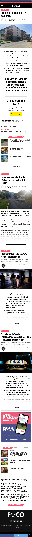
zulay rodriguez (23, 500)
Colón (13, 482)
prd (18, 497)
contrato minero (19, 482)
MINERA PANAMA (10, 493)
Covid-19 (20, 484)
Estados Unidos (6, 488)
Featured (4, 121)
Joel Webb (11, 20)
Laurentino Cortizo (5, 491)
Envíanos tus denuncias (7, 525)
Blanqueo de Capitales (21, 479)
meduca (3, 493)
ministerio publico (20, 493)
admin (9, 187)
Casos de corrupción (25, 525)
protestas (22, 497)
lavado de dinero (15, 491)
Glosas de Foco (21, 490)
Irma (9, 266)
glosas (14, 490)
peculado (3, 497)
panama (18, 496)
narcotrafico (17, 494)
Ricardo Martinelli (15, 499)
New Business (25, 494)
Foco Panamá (6, 490)
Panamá (25, 496)
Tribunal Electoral (6, 500)
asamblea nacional (8, 479)
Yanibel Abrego (16, 500)
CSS (25, 484)
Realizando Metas (5, 499)
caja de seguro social (6, 480)
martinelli (24, 491)
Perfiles (16, 525)
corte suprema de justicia (8, 484)
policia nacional (11, 497)
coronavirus (5, 483)
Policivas (18, 121)
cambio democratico (17, 480)
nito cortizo (4, 496)
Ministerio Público (5, 494)
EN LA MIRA (22, 486)
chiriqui (25, 480)
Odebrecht (12, 496)
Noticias (11, 121)
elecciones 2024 (12, 486)
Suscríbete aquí (16, 114)
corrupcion (12, 483)
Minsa (12, 494)
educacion (3, 486)
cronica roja (19, 120)
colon (10, 482)
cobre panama (4, 482)
